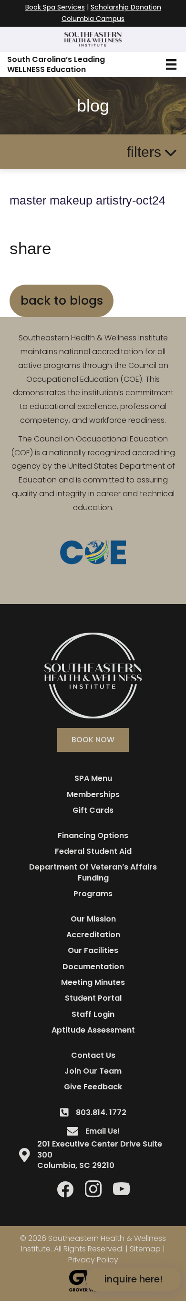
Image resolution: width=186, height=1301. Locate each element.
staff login (93, 1014)
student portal (93, 998)
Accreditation (93, 934)
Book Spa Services (55, 7)
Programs (93, 893)
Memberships (93, 794)
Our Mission (93, 918)
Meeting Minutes (93, 982)
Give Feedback (93, 1086)
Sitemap (145, 1248)
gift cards (93, 810)
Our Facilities (93, 950)
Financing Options (93, 835)
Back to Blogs (62, 300)
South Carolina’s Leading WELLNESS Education (56, 64)
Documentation (93, 966)
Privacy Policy (93, 1259)
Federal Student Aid (93, 851)
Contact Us (93, 1055)
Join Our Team (93, 1070)
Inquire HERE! (133, 1279)
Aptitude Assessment (93, 1029)
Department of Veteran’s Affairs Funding (93, 872)
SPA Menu (93, 778)
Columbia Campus (93, 18)
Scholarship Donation (126, 7)
